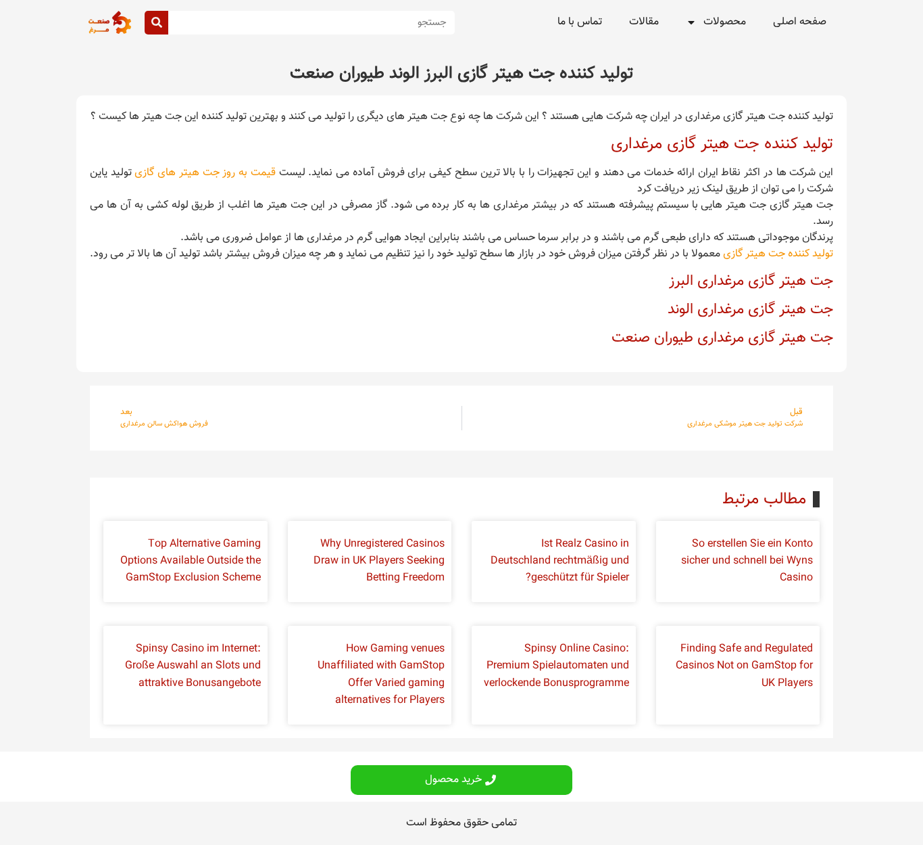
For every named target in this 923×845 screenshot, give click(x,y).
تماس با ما (579, 22)
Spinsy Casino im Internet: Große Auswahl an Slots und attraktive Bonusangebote (193, 666)
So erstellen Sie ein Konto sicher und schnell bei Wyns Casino (747, 561)
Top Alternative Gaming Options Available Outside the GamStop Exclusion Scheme (190, 561)
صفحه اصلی (799, 22)
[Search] (156, 23)
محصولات (724, 22)
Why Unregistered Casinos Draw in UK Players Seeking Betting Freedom (379, 561)
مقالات (644, 22)
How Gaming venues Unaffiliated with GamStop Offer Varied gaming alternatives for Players (381, 675)
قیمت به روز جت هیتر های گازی (204, 172)
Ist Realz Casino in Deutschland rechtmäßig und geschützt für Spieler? (560, 561)
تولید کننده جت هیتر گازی (778, 254)
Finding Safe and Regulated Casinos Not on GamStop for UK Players (744, 666)
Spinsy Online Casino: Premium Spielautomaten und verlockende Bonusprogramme (556, 666)
